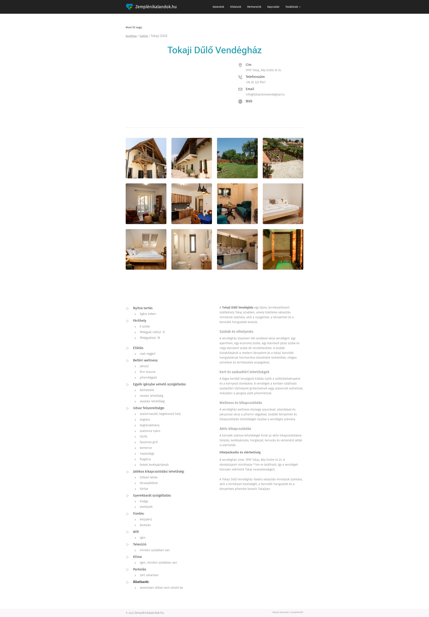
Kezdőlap (131, 36)
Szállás (143, 36)
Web (249, 101)
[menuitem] (218, 7)
